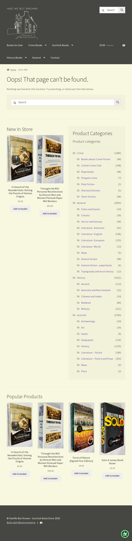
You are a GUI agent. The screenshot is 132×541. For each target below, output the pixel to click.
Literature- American (92, 227)
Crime (80, 153)
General (36, 57)
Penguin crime (89, 177)
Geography (87, 340)
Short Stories (88, 196)
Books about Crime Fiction (95, 159)
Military (85, 308)
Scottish (81, 315)
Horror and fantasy (91, 221)
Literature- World (90, 246)
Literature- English (91, 234)
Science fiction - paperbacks (96, 265)
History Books (14, 57)
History (81, 277)
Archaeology (88, 321)
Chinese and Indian (91, 296)
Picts (84, 371)
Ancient (85, 284)
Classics (85, 215)
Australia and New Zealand (95, 290)
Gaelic (84, 333)
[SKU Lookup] (41, 522)
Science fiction (89, 259)
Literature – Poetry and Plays (97, 358)
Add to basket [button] (20, 208)
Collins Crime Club (91, 165)
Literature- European (92, 240)
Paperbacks (87, 171)
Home (13, 69)
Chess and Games (90, 209)
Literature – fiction (91, 352)
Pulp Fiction (87, 184)
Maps (84, 252)
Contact (55, 57)
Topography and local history (97, 271)
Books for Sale (15, 45)
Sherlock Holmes (90, 190)
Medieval (86, 302)
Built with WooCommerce (21, 522)
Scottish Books (60, 45)
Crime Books (35, 45)
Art (83, 327)
